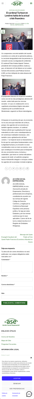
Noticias (12, 10)
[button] (31, 358)
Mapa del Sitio (6, 340)
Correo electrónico (8, 284)
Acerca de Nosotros (8, 337)
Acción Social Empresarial (19, 24)
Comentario (5, 259)
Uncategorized (20, 10)
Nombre (4, 276)
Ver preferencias (16, 388)
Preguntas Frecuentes (8, 344)
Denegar (17, 383)
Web (2, 293)
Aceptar (17, 378)
